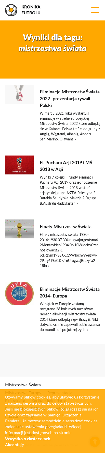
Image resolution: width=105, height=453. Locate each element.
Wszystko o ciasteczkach (27, 439)
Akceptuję (14, 445)
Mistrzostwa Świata (23, 385)
